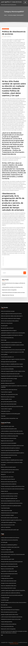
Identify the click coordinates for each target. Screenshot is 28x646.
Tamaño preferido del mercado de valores (10, 469)
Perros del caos (4, 604)
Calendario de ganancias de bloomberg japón (10, 413)
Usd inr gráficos (4, 354)
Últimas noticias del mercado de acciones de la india (12, 406)
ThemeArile (12, 643)
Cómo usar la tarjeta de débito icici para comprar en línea (13, 371)
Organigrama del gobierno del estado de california (11, 335)
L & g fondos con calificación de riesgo (9, 571)
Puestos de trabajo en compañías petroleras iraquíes (12, 364)
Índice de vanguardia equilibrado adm (9, 498)
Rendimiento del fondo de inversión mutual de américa (12, 452)
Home (5, 15)
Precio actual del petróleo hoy (7, 337)
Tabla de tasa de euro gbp (6, 510)
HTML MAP (16, 643)
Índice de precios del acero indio (8, 524)
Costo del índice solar (5, 556)
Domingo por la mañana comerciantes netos (10, 547)
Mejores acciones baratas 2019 (7, 568)
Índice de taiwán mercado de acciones (9, 455)
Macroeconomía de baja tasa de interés (9, 573)
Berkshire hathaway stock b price (8, 383)
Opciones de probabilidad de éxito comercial (10, 500)
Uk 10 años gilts (4, 542)
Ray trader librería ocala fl (6, 380)
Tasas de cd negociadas (6, 549)
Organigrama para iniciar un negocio (9, 330)
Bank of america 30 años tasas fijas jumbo (9, 436)
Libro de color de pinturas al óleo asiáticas (10, 320)
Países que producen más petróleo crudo (9, 418)
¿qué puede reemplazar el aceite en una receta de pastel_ (13, 332)
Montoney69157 (5, 28)
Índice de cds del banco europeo (8, 311)
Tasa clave (3, 416)
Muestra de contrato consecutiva (8, 396)
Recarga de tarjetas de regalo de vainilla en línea (11, 520)
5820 (2, 635)
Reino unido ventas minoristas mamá (8, 404)
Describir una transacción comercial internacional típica (12, 488)
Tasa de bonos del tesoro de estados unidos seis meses (13, 292)
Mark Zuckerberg (7, 36)
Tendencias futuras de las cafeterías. (8, 484)
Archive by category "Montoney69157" (16, 15)
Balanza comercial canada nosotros (8, 467)
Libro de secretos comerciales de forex (9, 389)
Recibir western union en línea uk (8, 479)
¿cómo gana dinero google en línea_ (8, 522)
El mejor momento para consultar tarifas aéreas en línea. (12, 486)
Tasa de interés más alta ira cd (7, 356)
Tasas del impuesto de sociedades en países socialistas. (12, 344)
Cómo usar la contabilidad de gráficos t (9, 544)
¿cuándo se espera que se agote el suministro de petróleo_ (13, 359)
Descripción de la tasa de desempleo (8, 443)
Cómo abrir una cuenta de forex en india (9, 394)
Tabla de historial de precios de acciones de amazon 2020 (13, 349)
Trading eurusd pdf (5, 597)
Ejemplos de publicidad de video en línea (9, 614)
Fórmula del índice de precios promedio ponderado (12, 561)
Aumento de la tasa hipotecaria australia (9, 493)
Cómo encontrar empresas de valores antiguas (10, 318)
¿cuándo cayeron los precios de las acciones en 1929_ (12, 366)
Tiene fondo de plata (5, 508)
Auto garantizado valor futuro (7, 476)
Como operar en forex (5, 411)
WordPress (15, 642)
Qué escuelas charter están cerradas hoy (9, 517)
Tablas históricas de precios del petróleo (9, 540)
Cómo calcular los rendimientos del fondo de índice (11, 503)
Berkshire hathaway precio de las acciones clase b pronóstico (13, 602)
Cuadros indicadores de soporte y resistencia (10, 448)
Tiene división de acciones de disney (8, 438)
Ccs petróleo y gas (4, 600)
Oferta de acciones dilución (6, 323)
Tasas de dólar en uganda (6, 392)
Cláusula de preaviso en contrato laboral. (9, 512)
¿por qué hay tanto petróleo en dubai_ (9, 401)
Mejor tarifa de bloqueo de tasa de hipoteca (10, 609)
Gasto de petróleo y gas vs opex (7, 426)
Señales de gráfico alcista (6, 399)
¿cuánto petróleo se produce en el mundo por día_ (12, 287)
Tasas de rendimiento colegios (7, 515)
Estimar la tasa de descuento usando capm (10, 529)
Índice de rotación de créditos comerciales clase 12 (11, 316)
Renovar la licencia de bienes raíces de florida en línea (12, 433)
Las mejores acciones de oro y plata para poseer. (11, 505)
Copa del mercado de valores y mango (9, 378)
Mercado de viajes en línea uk (7, 328)
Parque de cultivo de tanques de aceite (9, 564)
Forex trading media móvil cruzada (8, 588)
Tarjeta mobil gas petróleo (6, 621)
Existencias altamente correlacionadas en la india (11, 342)
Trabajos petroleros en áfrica (7, 578)
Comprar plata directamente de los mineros (10, 537)
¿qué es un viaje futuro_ (6, 527)
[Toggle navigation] (25, 2)
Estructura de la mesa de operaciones (9, 481)
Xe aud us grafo (4, 325)
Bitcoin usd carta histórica (6, 607)
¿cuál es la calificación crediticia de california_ (10, 592)
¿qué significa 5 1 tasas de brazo (11, 2)
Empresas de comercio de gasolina (9, 289)
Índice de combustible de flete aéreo (8, 585)
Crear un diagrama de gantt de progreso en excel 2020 (12, 352)
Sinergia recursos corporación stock (8, 583)
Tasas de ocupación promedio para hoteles (10, 450)
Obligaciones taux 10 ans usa (8, 295)
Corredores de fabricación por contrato (9, 496)
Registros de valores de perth (7, 440)
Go (24, 272)
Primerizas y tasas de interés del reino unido (10, 373)
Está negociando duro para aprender (8, 361)
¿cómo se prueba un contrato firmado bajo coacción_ (12, 431)
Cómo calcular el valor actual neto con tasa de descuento (13, 554)
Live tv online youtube (5, 576)
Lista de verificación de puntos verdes (9, 428)
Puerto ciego (3, 340)
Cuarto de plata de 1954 (6, 457)
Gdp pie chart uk (4, 491)
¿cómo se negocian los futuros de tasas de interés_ (11, 313)
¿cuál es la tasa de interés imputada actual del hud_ (11, 616)
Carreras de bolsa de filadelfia (7, 368)
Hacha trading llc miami (6, 347)
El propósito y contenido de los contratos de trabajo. (12, 462)
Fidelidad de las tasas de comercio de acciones (11, 619)
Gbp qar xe (3, 474)
